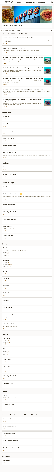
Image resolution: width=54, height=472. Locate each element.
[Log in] (51, 2)
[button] (27, 40)
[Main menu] (2, 2)
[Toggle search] (51, 30)
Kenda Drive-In (8, 1)
